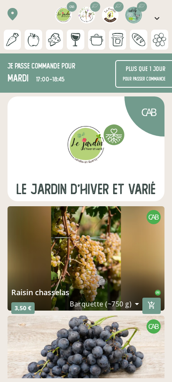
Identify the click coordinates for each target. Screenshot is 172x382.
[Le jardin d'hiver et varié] (86, 145)
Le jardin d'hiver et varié (86, 189)
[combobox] (104, 304)
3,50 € (23, 308)
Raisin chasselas (40, 292)
